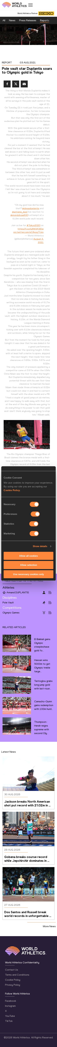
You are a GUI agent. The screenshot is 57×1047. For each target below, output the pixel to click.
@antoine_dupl (19, 211)
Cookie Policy (12, 490)
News (12, 20)
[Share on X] (15, 84)
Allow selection (28, 565)
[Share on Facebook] (7, 84)
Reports (44, 20)
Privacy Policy (12, 984)
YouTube (10, 1015)
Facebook (10, 1000)
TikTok (9, 1020)
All (4, 20)
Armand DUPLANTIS (17, 592)
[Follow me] (4, 592)
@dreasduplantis (30, 208)
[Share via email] (24, 84)
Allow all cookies (28, 555)
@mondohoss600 (19, 215)
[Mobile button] (30, 5)
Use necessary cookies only (28, 574)
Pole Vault (8, 602)
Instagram (10, 1005)
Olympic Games (11, 612)
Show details (40, 546)
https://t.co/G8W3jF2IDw (31, 228)
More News (49, 926)
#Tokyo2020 (33, 225)
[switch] (35, 513)
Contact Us (11, 969)
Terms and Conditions (17, 974)
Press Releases (27, 20)
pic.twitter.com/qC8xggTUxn (28, 232)
